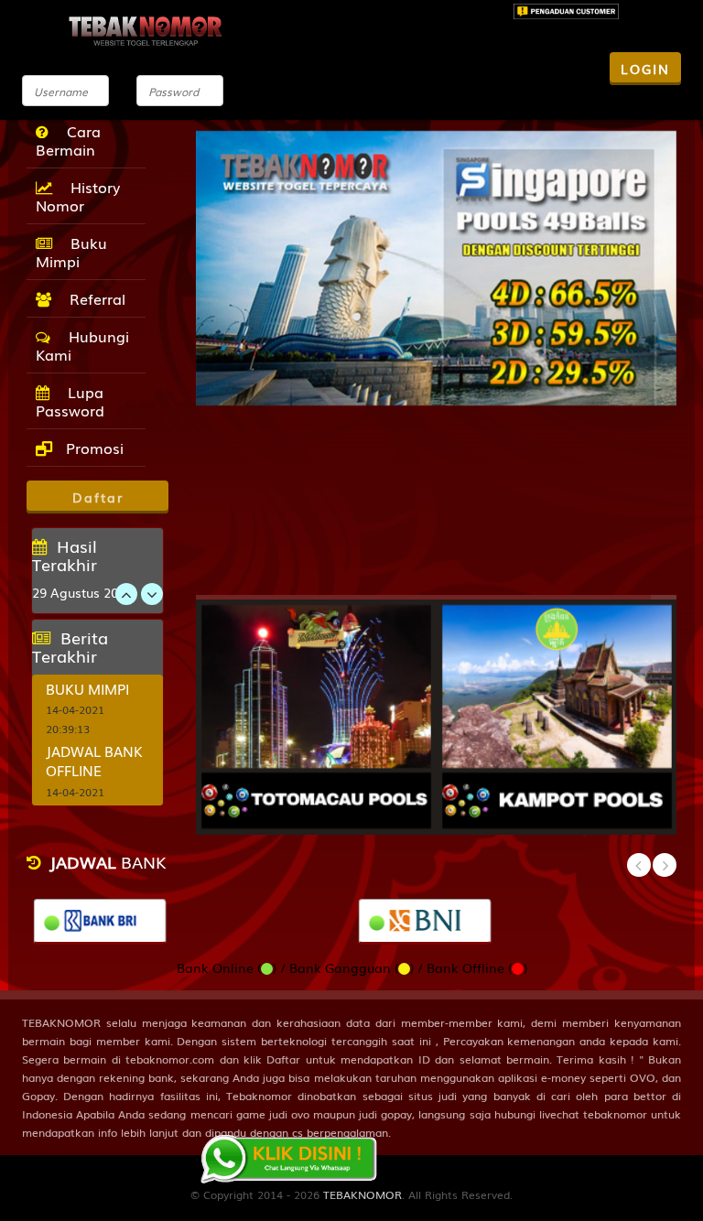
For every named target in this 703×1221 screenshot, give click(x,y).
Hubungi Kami (82, 345)
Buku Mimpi (71, 252)
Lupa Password (70, 401)
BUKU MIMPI (87, 688)
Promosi (92, 448)
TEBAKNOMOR (362, 1194)
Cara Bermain (68, 140)
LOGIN (645, 68)
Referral (92, 298)
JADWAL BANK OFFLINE (94, 760)
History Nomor (78, 196)
